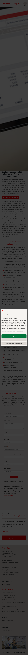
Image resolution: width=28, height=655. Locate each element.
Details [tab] (14, 314)
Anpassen (13, 339)
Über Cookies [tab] (23, 314)
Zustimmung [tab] (5, 314)
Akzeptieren (14, 336)
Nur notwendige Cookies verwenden (14, 343)
